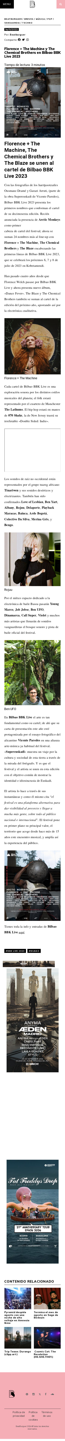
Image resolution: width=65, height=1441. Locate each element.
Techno (27, 23)
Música (40, 19)
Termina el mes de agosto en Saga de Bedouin (46, 1315)
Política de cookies (33, 1416)
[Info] (27, 1394)
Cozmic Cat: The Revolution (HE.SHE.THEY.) (45, 1354)
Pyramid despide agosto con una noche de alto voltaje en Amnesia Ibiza (16, 1318)
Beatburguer (17, 34)
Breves (29, 19)
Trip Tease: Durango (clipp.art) (17, 1353)
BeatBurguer (13, 19)
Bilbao (35, 951)
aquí (21, 932)
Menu (7, 4)
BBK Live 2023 (15, 951)
